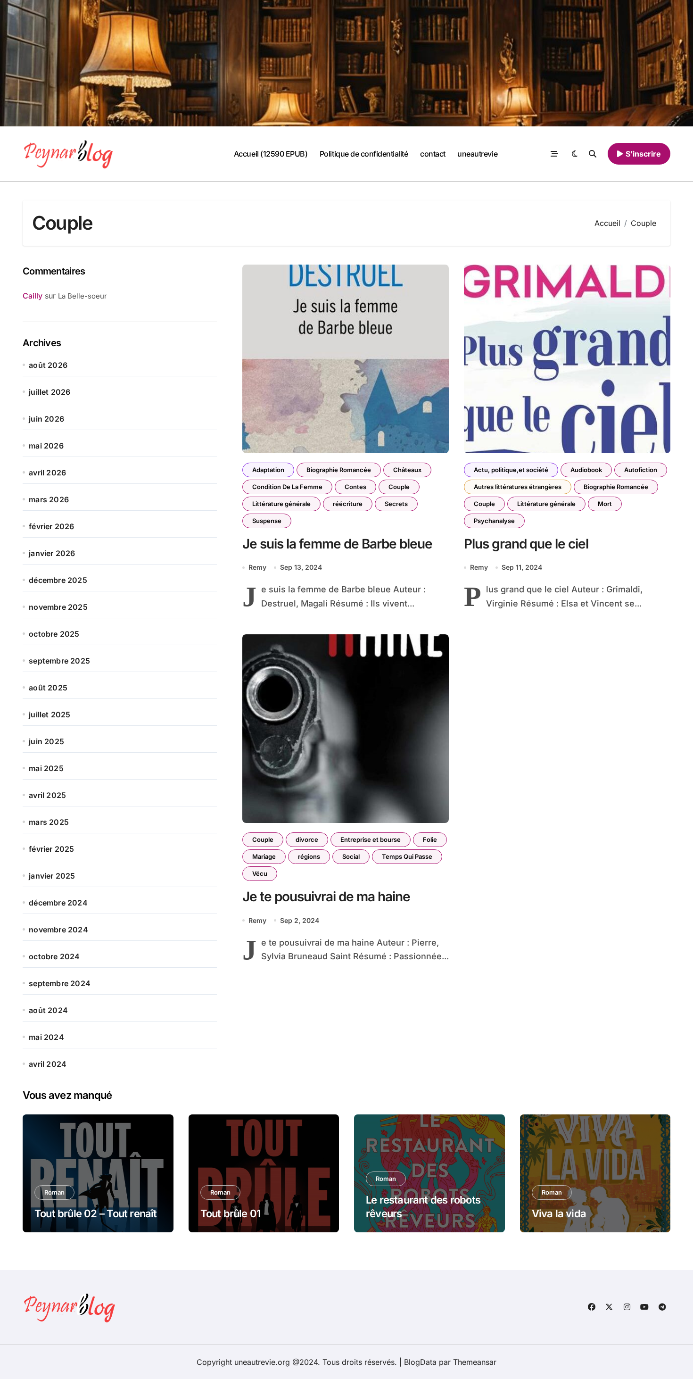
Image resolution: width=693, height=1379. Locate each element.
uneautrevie (477, 153)
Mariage (264, 856)
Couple (399, 486)
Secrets (396, 503)
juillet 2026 (49, 392)
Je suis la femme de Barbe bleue (337, 544)
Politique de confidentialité (364, 153)
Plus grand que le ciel (526, 544)
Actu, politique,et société (511, 470)
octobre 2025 (54, 634)
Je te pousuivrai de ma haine (326, 897)
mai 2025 (46, 768)
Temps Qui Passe (407, 856)
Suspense (266, 520)
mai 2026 (46, 445)
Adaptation (268, 470)
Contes (355, 486)
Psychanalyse (494, 520)
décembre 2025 (58, 580)
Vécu (259, 873)
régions (309, 856)
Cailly (32, 295)
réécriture (348, 503)
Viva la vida (559, 1213)
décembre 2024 (58, 902)
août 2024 (48, 1010)
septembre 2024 (60, 983)
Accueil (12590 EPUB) (270, 153)
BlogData (420, 1362)
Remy (257, 567)
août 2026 (48, 365)
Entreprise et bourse (370, 839)
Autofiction (640, 470)
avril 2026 (47, 472)
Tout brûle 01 (230, 1213)
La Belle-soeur (82, 295)
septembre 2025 (59, 660)
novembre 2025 (58, 607)
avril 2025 (47, 795)
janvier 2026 (52, 553)
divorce (307, 839)
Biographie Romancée (338, 470)
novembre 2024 (58, 929)
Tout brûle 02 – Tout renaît (95, 1213)
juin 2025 (46, 741)
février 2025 (51, 849)
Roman (54, 1192)
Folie (430, 839)
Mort (605, 503)
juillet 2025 (49, 714)
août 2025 (48, 687)
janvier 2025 (52, 876)
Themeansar (474, 1362)
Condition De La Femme (287, 486)
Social (351, 856)
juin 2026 (46, 419)
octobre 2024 (54, 956)
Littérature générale (281, 503)
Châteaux (407, 470)
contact (433, 153)
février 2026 (51, 526)
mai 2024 (46, 1037)
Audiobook (586, 470)
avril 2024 (47, 1064)
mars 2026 (49, 499)
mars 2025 (49, 822)
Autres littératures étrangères (517, 486)
